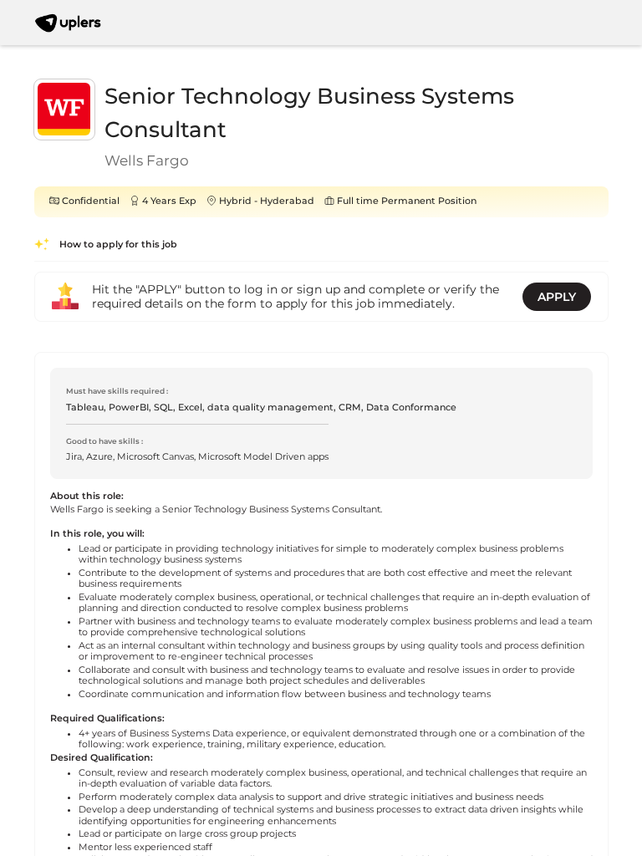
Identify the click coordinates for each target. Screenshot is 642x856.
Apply (557, 296)
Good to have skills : (104, 441)
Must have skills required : (117, 390)
